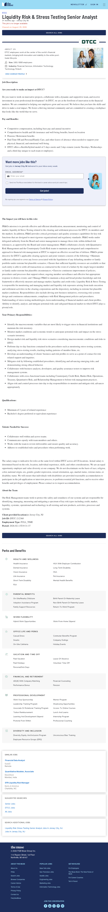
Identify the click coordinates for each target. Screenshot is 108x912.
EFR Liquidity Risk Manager (17, 783)
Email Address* (14, 172)
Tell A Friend (72, 881)
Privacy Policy (48, 199)
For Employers (73, 868)
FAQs (13, 872)
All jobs (8, 812)
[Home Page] (8, 4)
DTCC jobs (10, 808)
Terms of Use (15, 887)
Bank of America (12, 786)
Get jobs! (44, 191)
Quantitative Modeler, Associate (19, 771)
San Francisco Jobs (47, 872)
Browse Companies (18, 879)
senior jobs (10, 804)
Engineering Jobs (46, 879)
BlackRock (9, 775)
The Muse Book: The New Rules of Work (80, 873)
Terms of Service (35, 199)
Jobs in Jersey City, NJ (15, 831)
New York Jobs (45, 868)
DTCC (4, 13)
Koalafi (7, 763)
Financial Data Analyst (15, 760)
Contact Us (15, 894)
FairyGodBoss (16, 898)
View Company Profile (15, 74)
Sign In (94, 4)
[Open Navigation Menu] (104, 4)
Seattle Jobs (44, 875)
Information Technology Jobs (50, 887)
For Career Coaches (75, 877)
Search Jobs (15, 875)
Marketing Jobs (45, 883)
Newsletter (77, 4)
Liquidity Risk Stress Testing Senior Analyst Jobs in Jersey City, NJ (34, 828)
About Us (14, 868)
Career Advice (16, 883)
